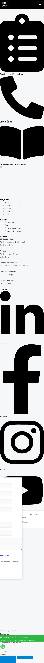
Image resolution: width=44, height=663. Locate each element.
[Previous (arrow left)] (4, 661)
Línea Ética (6, 121)
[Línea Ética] (22, 118)
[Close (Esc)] (29, 657)
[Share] (21, 657)
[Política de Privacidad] (22, 71)
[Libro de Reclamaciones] (22, 161)
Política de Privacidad (12, 74)
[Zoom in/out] (4, 657)
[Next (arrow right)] (12, 661)
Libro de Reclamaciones (13, 164)
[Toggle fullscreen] (12, 657)
